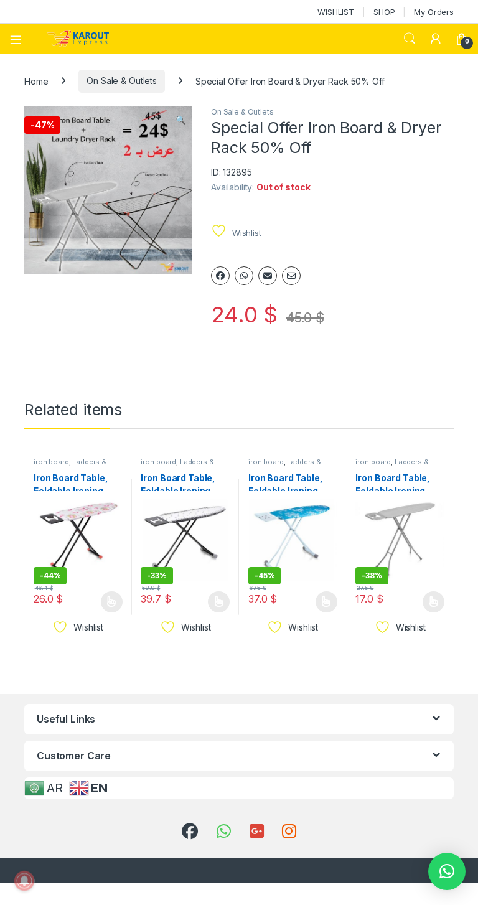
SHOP (384, 12)
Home (36, 80)
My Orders (434, 12)
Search (409, 38)
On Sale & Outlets (122, 80)
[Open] (19, 38)
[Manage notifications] (24, 881)
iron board (51, 461)
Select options (108, 601)
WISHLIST (335, 12)
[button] (181, 120)
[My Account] (436, 38)
